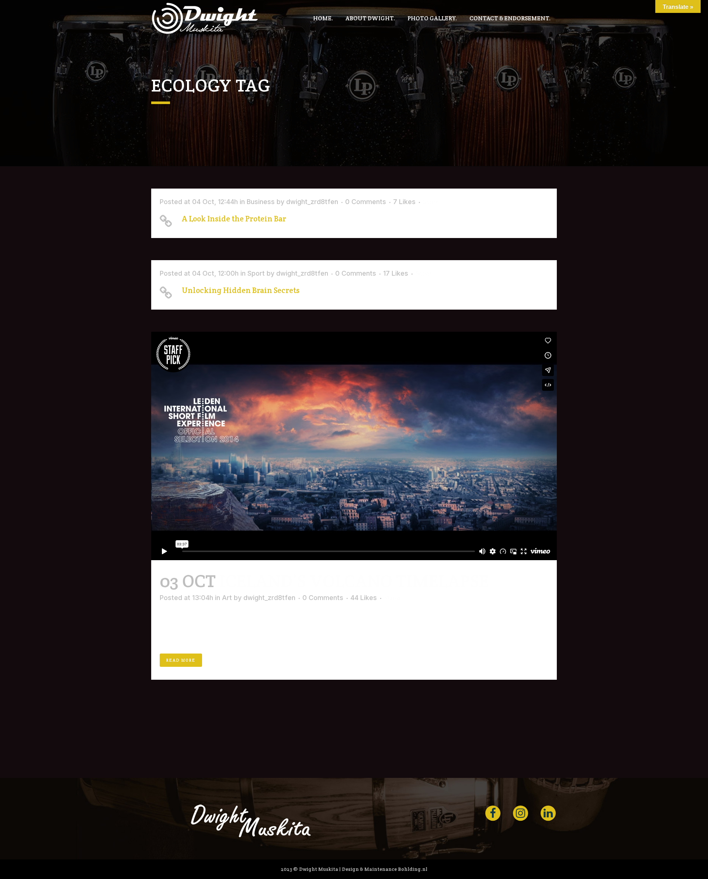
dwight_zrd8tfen (312, 202)
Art (227, 597)
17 (395, 273)
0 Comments (365, 202)
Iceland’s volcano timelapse (354, 580)
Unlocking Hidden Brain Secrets (240, 290)
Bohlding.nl (412, 869)
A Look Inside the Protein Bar (234, 219)
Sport (256, 273)
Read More (180, 660)
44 (363, 597)
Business (261, 202)
